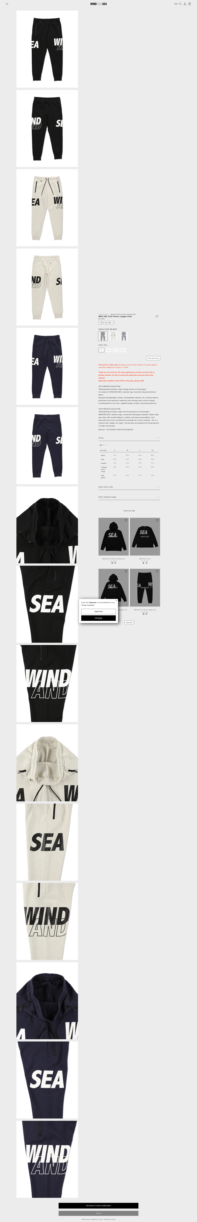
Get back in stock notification (98, 1206)
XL (123, 350)
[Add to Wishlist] (157, 316)
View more (129, 622)
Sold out (98, 1213)
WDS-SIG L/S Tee (145, 558)
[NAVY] (123, 336)
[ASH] (113, 336)
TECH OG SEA (103, 314)
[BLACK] (102, 336)
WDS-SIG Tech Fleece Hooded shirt (113, 558)
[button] (9, 4)
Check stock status (153, 358)
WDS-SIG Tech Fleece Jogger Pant (145, 609)
